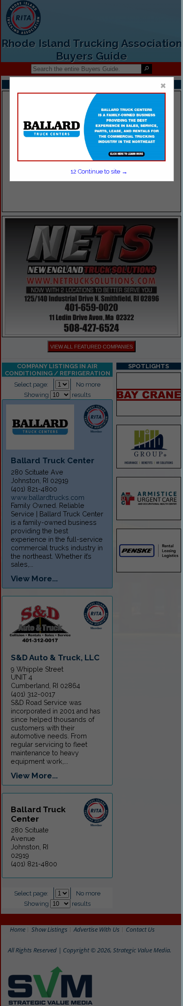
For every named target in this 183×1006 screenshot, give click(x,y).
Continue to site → (99, 171)
